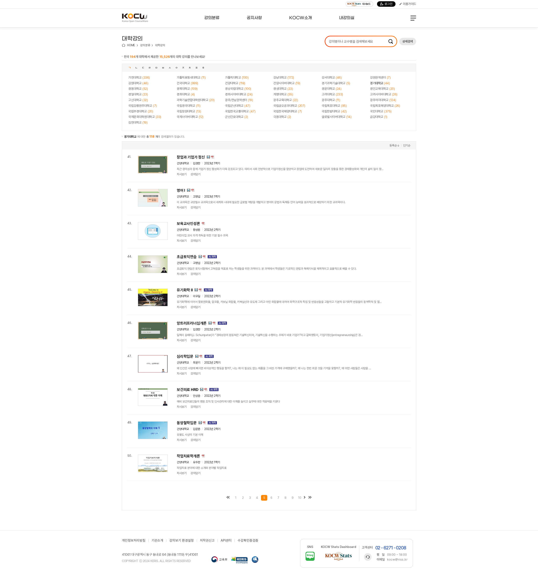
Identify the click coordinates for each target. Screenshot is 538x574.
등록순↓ (394, 145)
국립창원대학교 (189, 111)
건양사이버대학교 (286, 83)
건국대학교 (187, 83)
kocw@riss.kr (397, 559)
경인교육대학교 (382, 89)
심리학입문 (185, 356)
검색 (390, 41)
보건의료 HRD (187, 389)
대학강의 (160, 45)
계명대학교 (283, 94)
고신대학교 (138, 100)
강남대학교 (283, 77)
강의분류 (145, 45)
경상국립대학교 (238, 89)
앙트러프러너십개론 (192, 323)
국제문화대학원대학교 (144, 117)
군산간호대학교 (236, 117)
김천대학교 (137, 122)
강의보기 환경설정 (181, 540)
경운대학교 (331, 89)
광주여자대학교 (383, 100)
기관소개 (157, 540)
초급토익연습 (187, 257)
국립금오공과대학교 (289, 106)
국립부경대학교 (140, 111)
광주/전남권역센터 (239, 100)
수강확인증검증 (248, 540)
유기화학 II (185, 290)
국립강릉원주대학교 (142, 106)
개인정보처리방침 (133, 540)
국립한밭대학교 (334, 111)
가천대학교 (139, 77)
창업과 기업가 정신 (191, 157)
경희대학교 (186, 94)
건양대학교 (235, 83)
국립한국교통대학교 (240, 111)
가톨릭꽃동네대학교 (191, 77)
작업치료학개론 (188, 456)
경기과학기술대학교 (336, 83)
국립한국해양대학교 (287, 111)
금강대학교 (378, 117)
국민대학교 (381, 111)
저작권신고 (207, 540)
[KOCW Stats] (338, 556)
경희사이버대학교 (239, 94)
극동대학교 (282, 117)
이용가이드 (409, 4)
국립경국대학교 (188, 106)
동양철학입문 (187, 423)
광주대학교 (331, 100)
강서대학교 (332, 77)
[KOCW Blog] (310, 556)
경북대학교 (187, 89)
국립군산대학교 (237, 106)
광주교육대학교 (285, 100)
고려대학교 (332, 94)
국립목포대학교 (334, 106)
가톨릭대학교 (236, 77)
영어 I (181, 190)
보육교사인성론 (188, 223)
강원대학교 (138, 83)
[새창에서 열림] (219, 559)
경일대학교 (138, 94)
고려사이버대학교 (383, 94)
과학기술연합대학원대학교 (196, 100)
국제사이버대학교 (190, 117)
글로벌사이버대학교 (336, 117)
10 (299, 498)
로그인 (389, 4)
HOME (131, 45)
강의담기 (195, 174)
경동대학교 (138, 89)
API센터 (226, 540)
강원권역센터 (380, 77)
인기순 (406, 145)
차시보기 (181, 174)
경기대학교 (380, 83)
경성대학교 (283, 89)
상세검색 (407, 41)
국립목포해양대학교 (385, 106)
